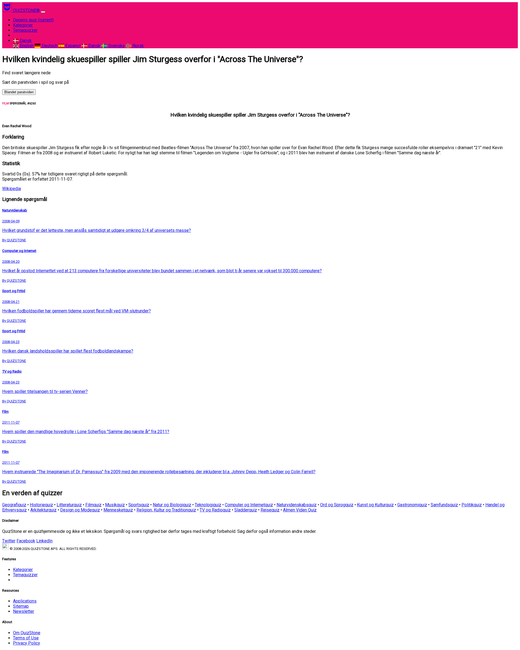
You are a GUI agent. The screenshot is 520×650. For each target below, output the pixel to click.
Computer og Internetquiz (249, 504)
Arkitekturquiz (43, 510)
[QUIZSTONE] (7, 10)
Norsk (137, 45)
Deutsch (49, 45)
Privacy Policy (26, 643)
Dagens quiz (33, 20)
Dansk (25, 40)
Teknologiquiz (208, 504)
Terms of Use (26, 638)
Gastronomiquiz (412, 504)
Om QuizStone (26, 632)
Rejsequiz (270, 510)
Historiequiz (41, 504)
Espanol (72, 45)
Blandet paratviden (19, 92)
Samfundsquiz (444, 504)
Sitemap (21, 606)
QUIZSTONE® (26, 10)
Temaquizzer (25, 30)
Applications (25, 601)
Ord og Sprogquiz (336, 504)
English (26, 45)
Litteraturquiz (69, 504)
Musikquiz (115, 504)
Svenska (115, 45)
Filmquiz (93, 504)
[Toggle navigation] (43, 12)
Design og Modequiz (80, 510)
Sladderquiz (245, 510)
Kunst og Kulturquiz (375, 504)
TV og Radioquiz (215, 510)
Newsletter (23, 611)
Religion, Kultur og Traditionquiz (166, 510)
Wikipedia (11, 188)
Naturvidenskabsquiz (297, 504)
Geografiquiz (14, 504)
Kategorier (23, 25)
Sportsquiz (138, 504)
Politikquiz (471, 504)
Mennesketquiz (118, 510)
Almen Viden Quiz (300, 510)
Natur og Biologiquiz (172, 504)
